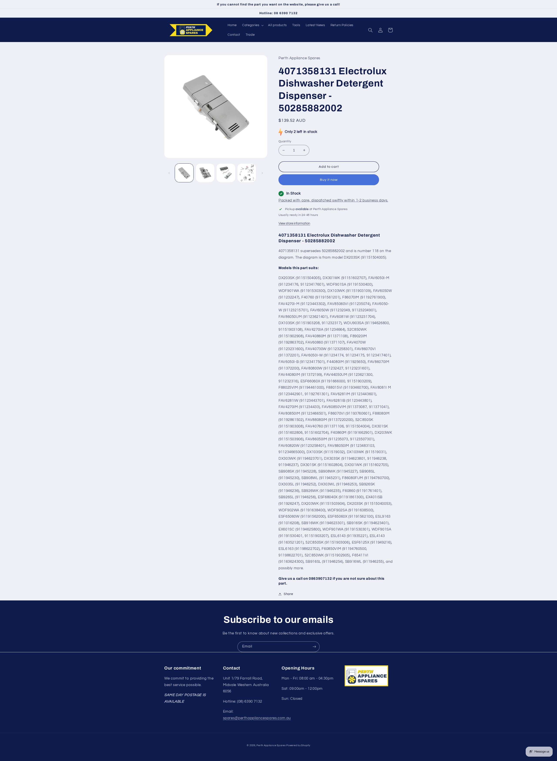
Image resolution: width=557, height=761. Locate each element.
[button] (252, 25)
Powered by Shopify (298, 745)
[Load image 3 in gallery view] (225, 173)
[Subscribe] (314, 646)
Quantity (284, 141)
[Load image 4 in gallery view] (246, 173)
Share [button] (288, 594)
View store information (294, 223)
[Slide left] (169, 173)
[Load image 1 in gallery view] (184, 173)
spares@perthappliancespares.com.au (257, 718)
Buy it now (329, 179)
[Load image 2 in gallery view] (205, 173)
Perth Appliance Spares (271, 745)
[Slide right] (262, 173)
